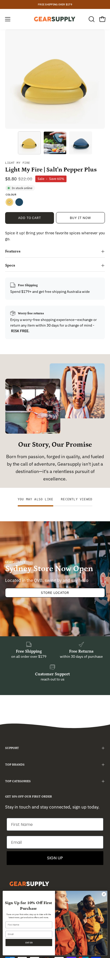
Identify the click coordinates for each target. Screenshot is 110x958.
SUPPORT (12, 748)
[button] (91, 19)
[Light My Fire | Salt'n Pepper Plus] (29, 142)
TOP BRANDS (15, 764)
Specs (10, 265)
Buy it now (80, 218)
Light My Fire (17, 163)
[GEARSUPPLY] (55, 19)
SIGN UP (55, 858)
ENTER (28, 942)
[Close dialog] (104, 894)
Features (12, 251)
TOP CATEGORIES (18, 781)
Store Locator (55, 593)
